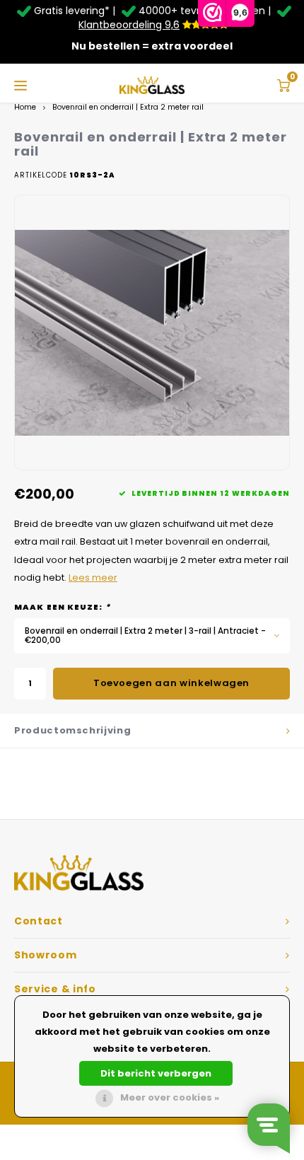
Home (25, 107)
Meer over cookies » (169, 1097)
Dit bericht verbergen (155, 1073)
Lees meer (93, 578)
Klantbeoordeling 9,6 (129, 25)
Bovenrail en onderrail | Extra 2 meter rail (128, 107)
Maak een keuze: (62, 607)
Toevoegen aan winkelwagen (171, 683)
